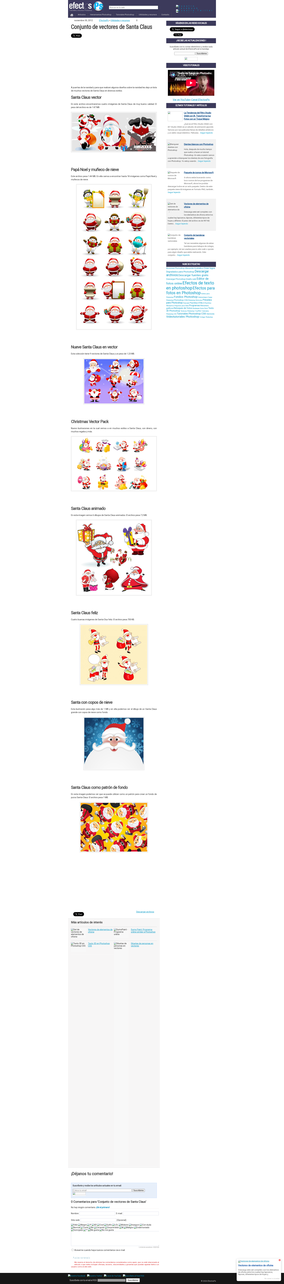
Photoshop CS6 (181, 300)
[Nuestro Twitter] (195, 10)
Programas (194, 305)
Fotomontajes (202, 297)
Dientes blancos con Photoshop (198, 144)
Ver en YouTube (181, 99)
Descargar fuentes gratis (193, 275)
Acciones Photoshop (175, 268)
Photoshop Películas (195, 300)
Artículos (81, 14)
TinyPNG (198, 311)
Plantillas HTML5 (197, 303)
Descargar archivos (145, 912)
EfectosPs (104, 20)
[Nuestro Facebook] (196, 8)
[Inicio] (72, 16)
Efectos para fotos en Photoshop (190, 290)
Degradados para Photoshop (180, 271)
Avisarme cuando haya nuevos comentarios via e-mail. (99, 1250)
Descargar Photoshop (175, 279)
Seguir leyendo (206, 133)
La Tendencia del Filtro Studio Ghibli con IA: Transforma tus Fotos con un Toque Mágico (197, 116)
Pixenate (186, 303)
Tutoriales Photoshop (125, 14)
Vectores (210, 314)
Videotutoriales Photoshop (182, 316)
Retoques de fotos (183, 308)
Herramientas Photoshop (100, 14)
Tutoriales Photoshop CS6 (191, 313)
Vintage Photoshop (206, 317)
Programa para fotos (181, 306)
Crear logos (209, 268)
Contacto (165, 14)
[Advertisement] (114, 62)
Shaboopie (196, 308)
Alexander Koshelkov (194, 268)
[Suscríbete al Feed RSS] (134, 1276)
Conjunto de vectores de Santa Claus (111, 26)
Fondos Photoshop (186, 297)
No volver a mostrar (272, 1279)
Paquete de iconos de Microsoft (199, 172)
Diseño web (191, 279)
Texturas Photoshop (187, 311)
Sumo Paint (204, 308)
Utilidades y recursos (148, 14)
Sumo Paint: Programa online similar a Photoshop (143, 930)
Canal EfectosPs (200, 99)
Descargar (96, 160)
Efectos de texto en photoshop (190, 285)
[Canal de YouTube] (113, 1276)
